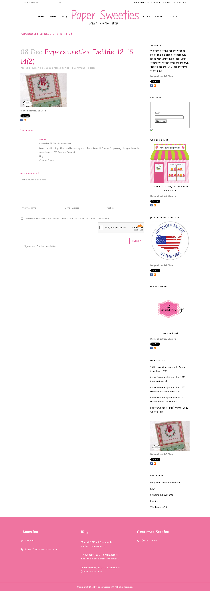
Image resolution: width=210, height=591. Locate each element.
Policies (154, 501)
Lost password (180, 2)
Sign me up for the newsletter (40, 246)
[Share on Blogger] (25, 120)
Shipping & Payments (161, 494)
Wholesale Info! (158, 507)
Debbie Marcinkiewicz (57, 67)
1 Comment (78, 67)
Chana (43, 139)
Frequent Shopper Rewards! (165, 482)
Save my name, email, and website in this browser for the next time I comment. (66, 218)
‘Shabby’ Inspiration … (93, 546)
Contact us (157, 186)
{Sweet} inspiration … (93, 571)
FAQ (152, 488)
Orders (166, 2)
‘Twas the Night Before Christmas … (100, 558)
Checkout (156, 2)
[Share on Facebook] (21, 120)
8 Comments (110, 554)
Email (157, 113)
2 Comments (105, 542)
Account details (141, 2)
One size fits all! (170, 333)
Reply (74, 144)
